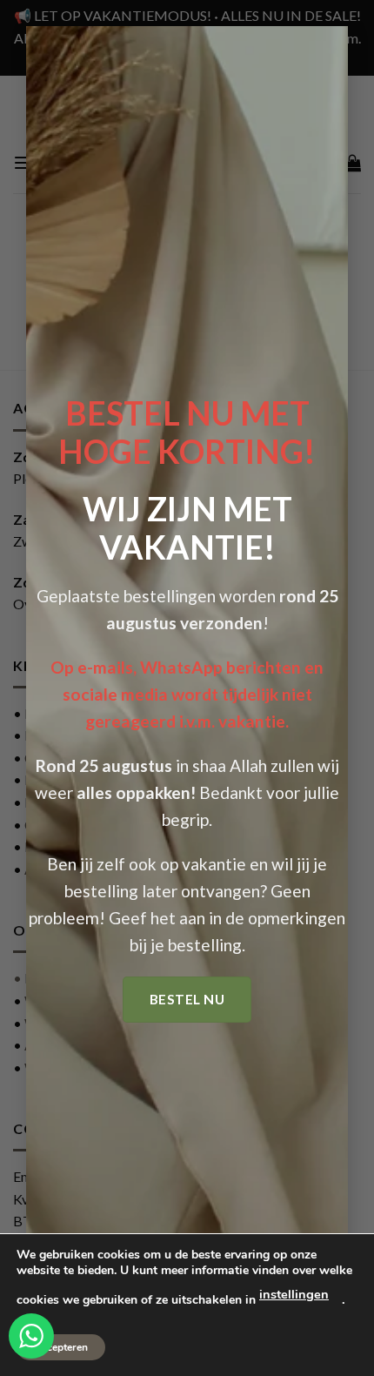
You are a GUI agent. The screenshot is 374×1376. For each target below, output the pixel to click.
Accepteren (61, 1347)
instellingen (294, 1294)
